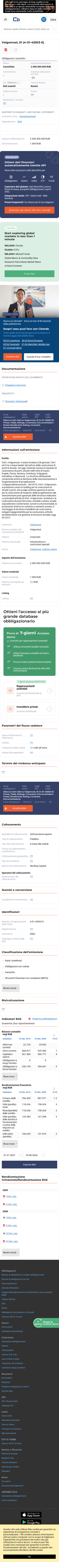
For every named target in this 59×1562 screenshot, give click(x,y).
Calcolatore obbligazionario (14, 1496)
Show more (9, 1076)
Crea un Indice (8, 1424)
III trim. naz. (12, 1233)
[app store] (31, 1515)
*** (32, 94)
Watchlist (6, 1382)
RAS (20, 121)
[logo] (16, 19)
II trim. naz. (11, 1204)
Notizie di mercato (10, 1454)
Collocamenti (7, 1350)
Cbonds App (7, 1391)
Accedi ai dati (12, 356)
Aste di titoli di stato (10, 1359)
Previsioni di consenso (11, 1429)
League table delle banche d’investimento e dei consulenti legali (27, 1293)
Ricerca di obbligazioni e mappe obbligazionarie (23, 1275)
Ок (29, 1556)
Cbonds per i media (10, 1467)
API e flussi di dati (10, 1401)
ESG (3, 1304)
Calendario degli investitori (13, 1368)
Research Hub (8, 1458)
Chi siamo (6, 1481)
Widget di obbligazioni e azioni (15, 1387)
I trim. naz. (11, 1196)
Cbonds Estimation (10, 1288)
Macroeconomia (9, 1433)
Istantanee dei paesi (10, 1420)
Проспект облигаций (16, 401)
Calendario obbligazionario (14, 1341)
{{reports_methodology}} (44, 1018)
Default (5, 1346)
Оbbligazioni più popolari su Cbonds (18, 1312)
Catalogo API (7, 1405)
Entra (53, 19)
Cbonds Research (9, 1462)
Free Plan (29, 273)
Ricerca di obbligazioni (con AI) (15, 1279)
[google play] (31, 1522)
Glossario (6, 1471)
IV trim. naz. (12, 1241)
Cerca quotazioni (9, 1283)
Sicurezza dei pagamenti (12, 1486)
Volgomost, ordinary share (43, 549)
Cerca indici (7, 1416)
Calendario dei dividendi (12, 1331)
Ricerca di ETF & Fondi (11, 1443)
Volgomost (35, 524)
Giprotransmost (28, 116)
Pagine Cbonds (8, 1299)
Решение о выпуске (15, 385)
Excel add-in (7, 1378)
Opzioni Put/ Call (9, 1354)
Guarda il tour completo (39, 356)
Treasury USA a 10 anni (12, 1317)
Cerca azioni (7, 1327)
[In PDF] (6, 50)
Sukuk (4, 1308)
